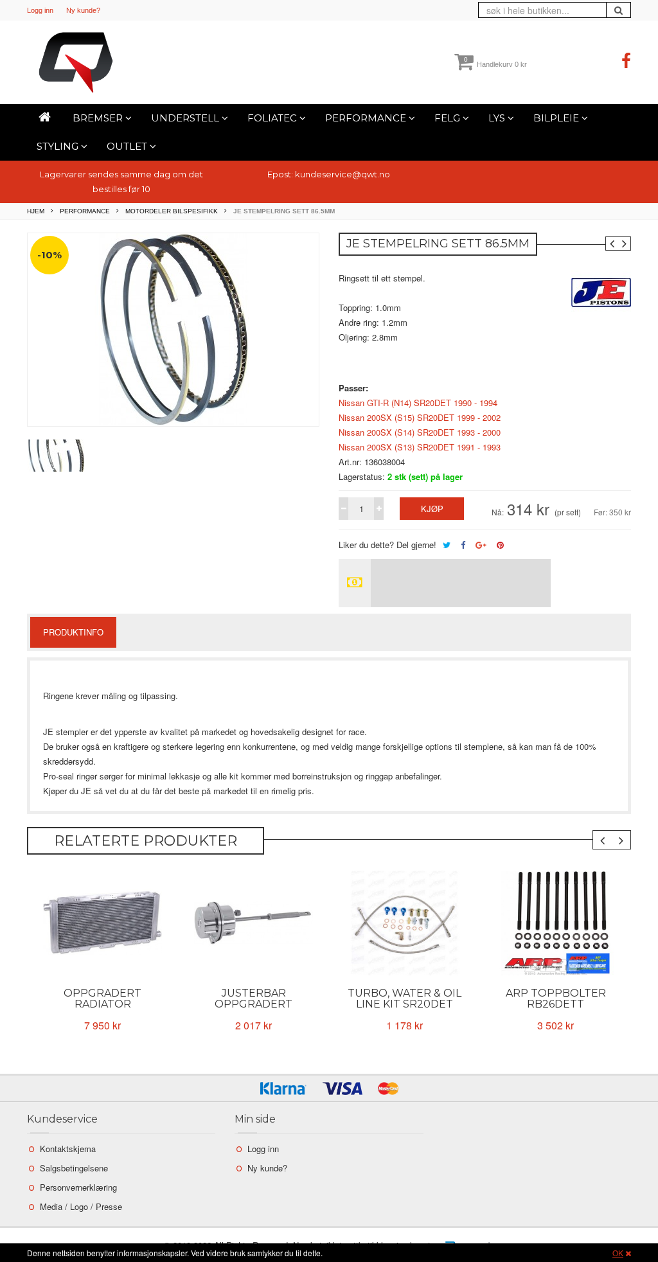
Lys (498, 118)
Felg (448, 118)
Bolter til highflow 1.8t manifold (405, 1004)
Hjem (35, 211)
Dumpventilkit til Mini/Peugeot (102, 998)
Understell (186, 118)
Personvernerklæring (78, 1187)
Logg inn (40, 10)
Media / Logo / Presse (81, 1206)
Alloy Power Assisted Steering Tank (555, 1004)
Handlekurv (495, 64)
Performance (367, 118)
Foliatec (273, 118)
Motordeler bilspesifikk (171, 211)
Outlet (128, 146)
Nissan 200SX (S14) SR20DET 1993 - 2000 (420, 432)
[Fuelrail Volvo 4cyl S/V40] (253, 923)
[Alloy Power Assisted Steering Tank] (555, 923)
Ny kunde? (83, 10)
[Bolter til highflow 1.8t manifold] (404, 923)
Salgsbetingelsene (74, 1168)
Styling (59, 146)
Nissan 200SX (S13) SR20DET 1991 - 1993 (420, 447)
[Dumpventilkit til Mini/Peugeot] (102, 923)
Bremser (99, 118)
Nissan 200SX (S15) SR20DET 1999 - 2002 (420, 417)
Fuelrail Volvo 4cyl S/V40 (253, 998)
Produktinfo (73, 632)
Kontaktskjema (68, 1148)
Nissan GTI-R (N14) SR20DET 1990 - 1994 (418, 402)
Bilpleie (557, 118)
